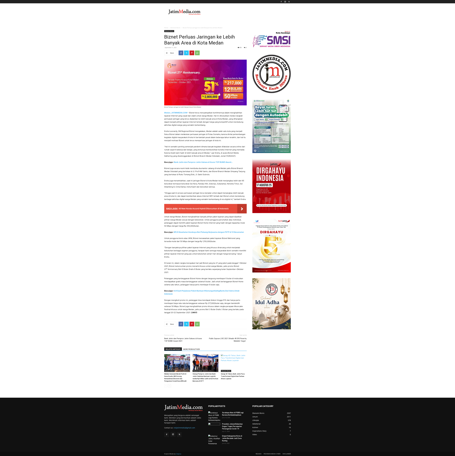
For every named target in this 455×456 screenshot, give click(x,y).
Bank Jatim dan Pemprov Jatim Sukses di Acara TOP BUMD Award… (203, 162)
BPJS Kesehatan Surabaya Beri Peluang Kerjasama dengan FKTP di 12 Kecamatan (209, 232)
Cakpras (178, 454)
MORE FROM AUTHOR (191, 349)
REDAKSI (258, 454)
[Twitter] (289, 1)
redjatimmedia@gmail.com (184, 428)
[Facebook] (281, 1)
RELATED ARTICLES (173, 349)
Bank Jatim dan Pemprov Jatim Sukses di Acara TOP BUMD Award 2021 (183, 339)
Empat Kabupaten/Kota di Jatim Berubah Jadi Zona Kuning (232, 438)
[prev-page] (165, 385)
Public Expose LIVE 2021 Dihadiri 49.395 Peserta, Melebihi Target (228, 339)
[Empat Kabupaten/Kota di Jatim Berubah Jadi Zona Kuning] (214, 440)
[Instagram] (285, 1)
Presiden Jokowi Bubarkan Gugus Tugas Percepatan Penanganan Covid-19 (232, 426)
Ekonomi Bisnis (175, 28)
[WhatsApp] (197, 53)
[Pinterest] (191, 53)
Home (166, 28)
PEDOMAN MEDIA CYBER (272, 454)
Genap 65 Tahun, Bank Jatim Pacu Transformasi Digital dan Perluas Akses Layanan (233, 376)
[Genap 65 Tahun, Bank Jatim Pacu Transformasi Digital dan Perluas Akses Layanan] (234, 363)
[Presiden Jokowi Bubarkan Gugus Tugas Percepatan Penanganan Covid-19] (214, 427)
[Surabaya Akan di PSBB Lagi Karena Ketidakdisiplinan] (214, 416)
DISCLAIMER (287, 454)
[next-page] (169, 385)
